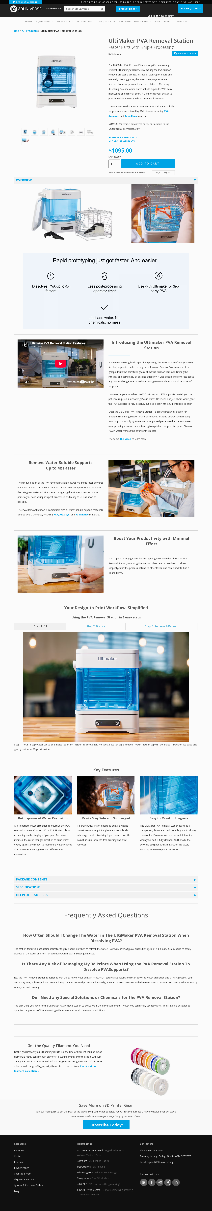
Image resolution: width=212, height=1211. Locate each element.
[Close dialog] (139, 569)
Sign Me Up (106, 639)
